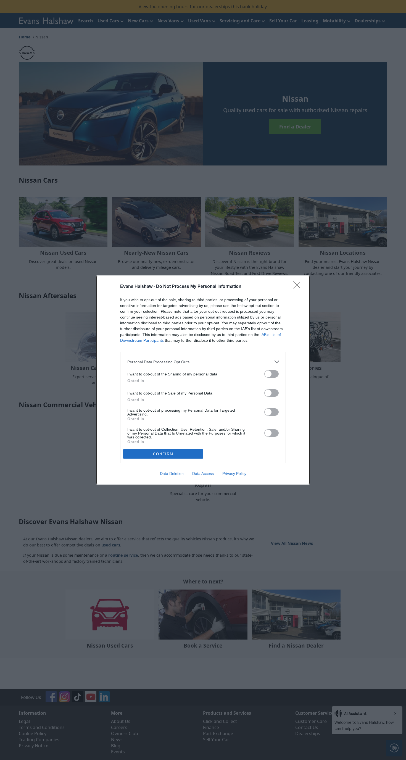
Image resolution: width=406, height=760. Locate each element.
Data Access (203, 473)
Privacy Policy (234, 473)
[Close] (298, 287)
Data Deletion (172, 473)
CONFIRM (163, 454)
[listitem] (203, 362)
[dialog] (203, 380)
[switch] (271, 374)
